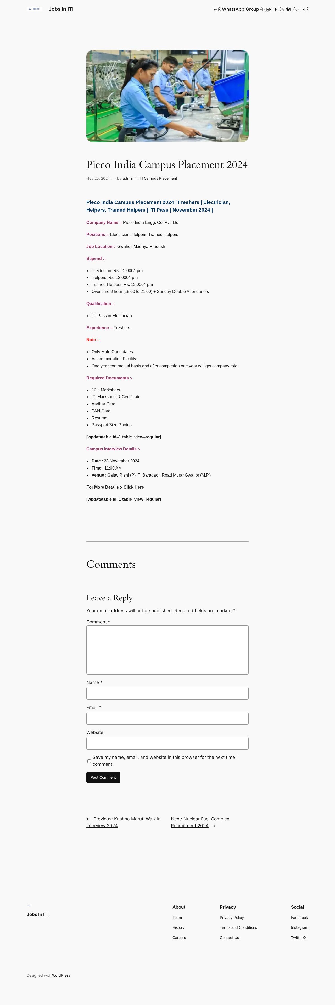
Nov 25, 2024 (98, 178)
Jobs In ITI (61, 9)
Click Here (134, 487)
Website (94, 732)
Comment (98, 622)
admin (128, 178)
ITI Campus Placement (157, 178)
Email (93, 707)
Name (94, 682)
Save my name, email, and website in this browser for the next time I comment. (165, 761)
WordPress (61, 975)
